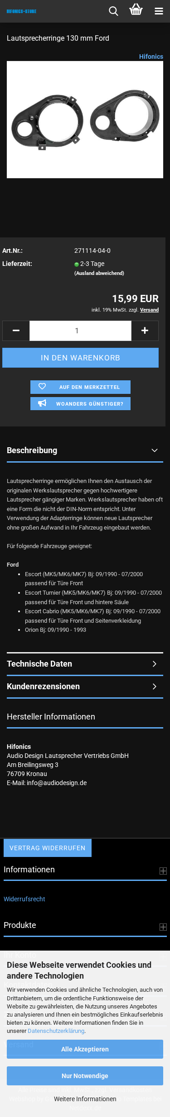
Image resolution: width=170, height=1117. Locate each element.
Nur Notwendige (85, 1075)
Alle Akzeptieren (85, 1049)
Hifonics (151, 56)
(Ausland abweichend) (99, 273)
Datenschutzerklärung (56, 1030)
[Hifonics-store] (18, 11)
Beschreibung (32, 450)
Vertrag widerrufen (48, 848)
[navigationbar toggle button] (158, 11)
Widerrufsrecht (24, 899)
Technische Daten (39, 663)
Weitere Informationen (85, 1099)
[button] (15, 331)
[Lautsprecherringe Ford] (85, 119)
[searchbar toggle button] (113, 11)
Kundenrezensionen (43, 686)
